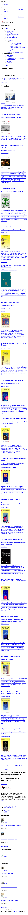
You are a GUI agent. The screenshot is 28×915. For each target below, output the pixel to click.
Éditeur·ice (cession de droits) (15, 52)
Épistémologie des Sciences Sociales (14, 78)
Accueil (6, 28)
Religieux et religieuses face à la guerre (9, 839)
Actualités (9, 62)
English (6, 4)
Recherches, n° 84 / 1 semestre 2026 (9, 887)
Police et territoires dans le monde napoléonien (11, 825)
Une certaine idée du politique (7, 859)
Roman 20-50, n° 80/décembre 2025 (8, 873)
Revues (9, 61)
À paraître (9, 56)
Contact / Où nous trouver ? (11, 806)
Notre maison (10, 31)
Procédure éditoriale (15, 43)
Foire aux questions (9, 807)
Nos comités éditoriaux (13, 34)
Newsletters (4, 82)
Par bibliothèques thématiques (15, 58)
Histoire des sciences (10, 80)
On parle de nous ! (12, 37)
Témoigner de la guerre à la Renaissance (9, 900)
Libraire (9, 50)
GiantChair (17, 911)
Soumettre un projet (15, 46)
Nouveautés (10, 55)
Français (3, 1)
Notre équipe (10, 33)
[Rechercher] (1, 7)
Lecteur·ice (10, 40)
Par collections (11, 59)
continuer (3, 800)
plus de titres (4, 846)
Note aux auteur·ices (15, 45)
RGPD (5, 812)
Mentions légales (8, 810)
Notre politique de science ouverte (16, 36)
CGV (5, 809)
